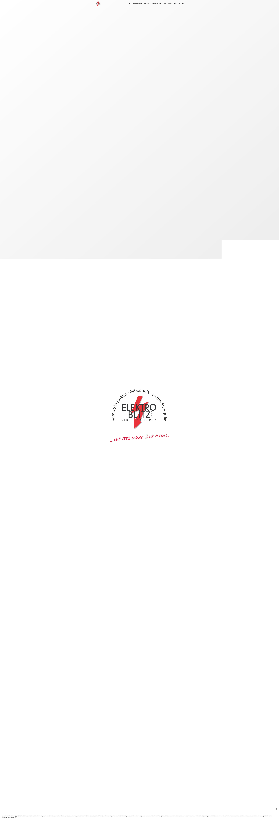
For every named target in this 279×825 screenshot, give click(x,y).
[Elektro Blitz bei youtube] (175, 4)
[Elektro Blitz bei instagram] (179, 4)
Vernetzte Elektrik (137, 3)
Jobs (164, 3)
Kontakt (170, 3)
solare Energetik (156, 3)
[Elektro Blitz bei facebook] (182, 4)
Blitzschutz (147, 3)
